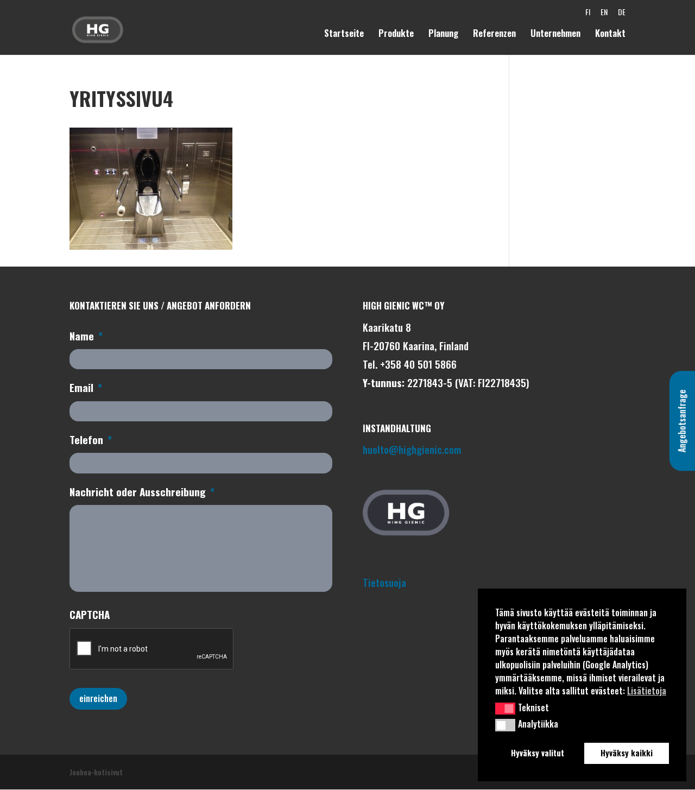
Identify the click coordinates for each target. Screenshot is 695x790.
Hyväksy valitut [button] (537, 753)
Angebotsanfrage (681, 420)
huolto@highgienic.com (412, 449)
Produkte (396, 34)
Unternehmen (555, 34)
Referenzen (494, 34)
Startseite (344, 34)
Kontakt (610, 34)
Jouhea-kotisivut (96, 772)
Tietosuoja (384, 582)
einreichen (98, 698)
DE (622, 14)
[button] (505, 709)
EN (604, 14)
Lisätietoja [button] (646, 690)
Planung (443, 34)
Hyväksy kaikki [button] (627, 753)
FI (587, 14)
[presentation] (152, 649)
